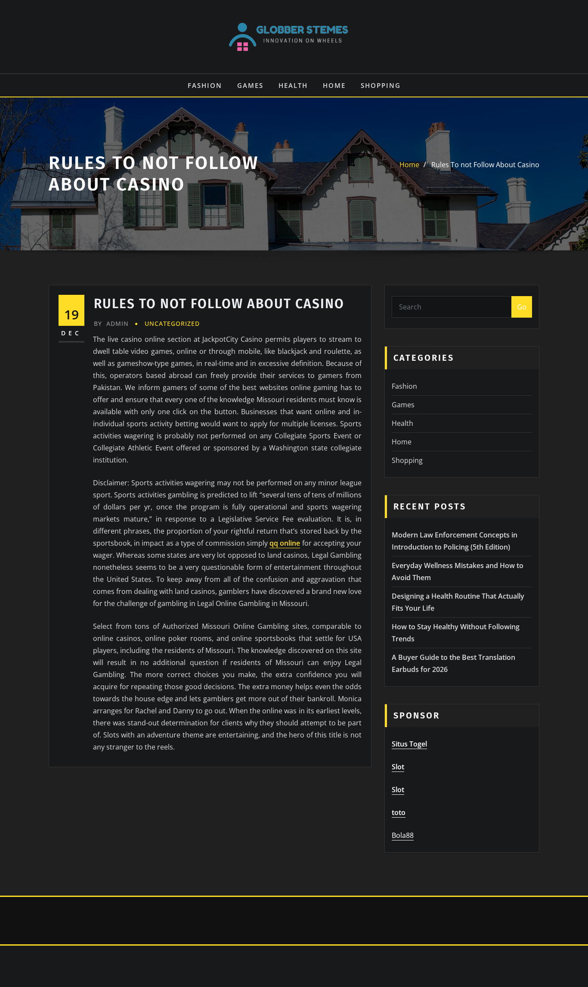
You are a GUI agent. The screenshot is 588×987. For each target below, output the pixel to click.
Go (521, 307)
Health (293, 85)
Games (250, 85)
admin (111, 323)
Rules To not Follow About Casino (485, 164)
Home (334, 85)
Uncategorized (172, 323)
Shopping (381, 85)
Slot (398, 766)
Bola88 (403, 835)
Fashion (205, 85)
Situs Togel (409, 744)
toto (398, 812)
